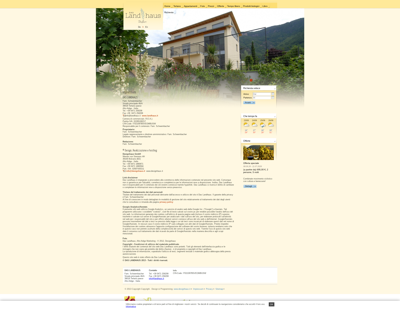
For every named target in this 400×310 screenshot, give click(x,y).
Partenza (247, 98)
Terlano (177, 6)
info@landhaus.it (156, 278)
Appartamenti (190, 6)
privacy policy (166, 202)
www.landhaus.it (150, 115)
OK (271, 304)
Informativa (131, 306)
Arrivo (246, 94)
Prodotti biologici (251, 6)
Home (167, 6)
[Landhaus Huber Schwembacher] (143, 16)
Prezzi (211, 6)
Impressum (198, 289)
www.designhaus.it (182, 289)
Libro (265, 6)
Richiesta (168, 12)
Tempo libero (233, 6)
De (139, 27)
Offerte (220, 6)
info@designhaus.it (135, 171)
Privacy (209, 289)
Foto (202, 6)
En (146, 27)
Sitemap (219, 289)
